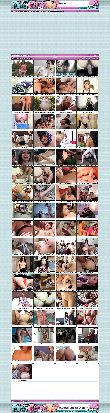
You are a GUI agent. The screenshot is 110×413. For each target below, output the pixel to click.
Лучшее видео (73, 8)
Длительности (94, 58)
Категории (59, 8)
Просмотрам (87, 58)
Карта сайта (74, 405)
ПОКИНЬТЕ (83, 409)
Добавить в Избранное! (20, 55)
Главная (66, 8)
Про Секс (61, 3)
